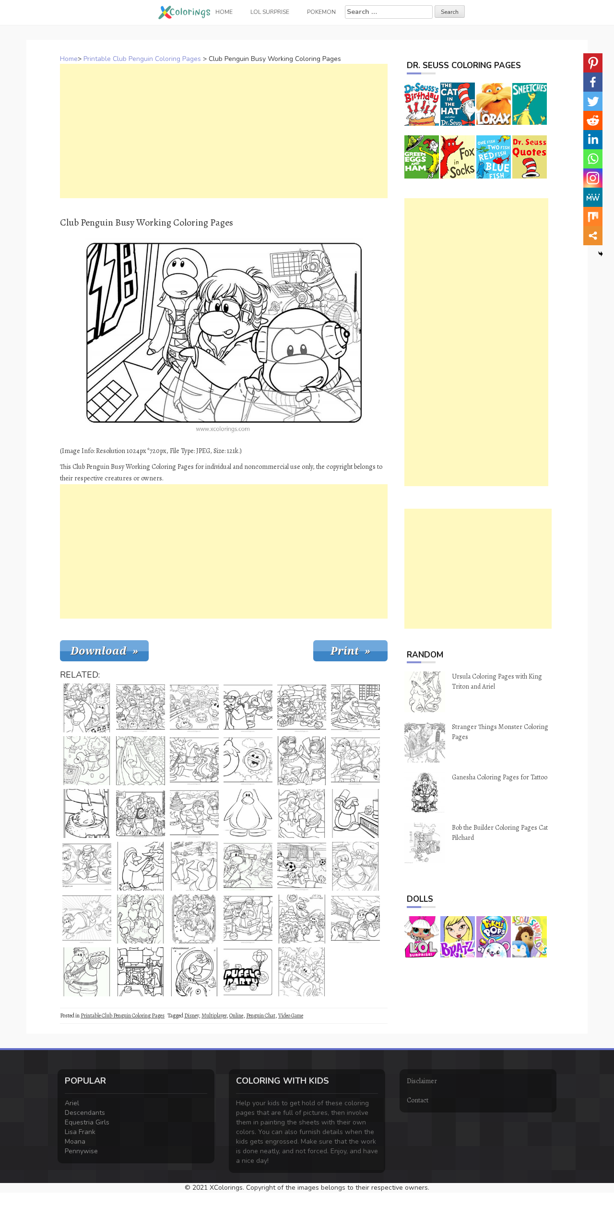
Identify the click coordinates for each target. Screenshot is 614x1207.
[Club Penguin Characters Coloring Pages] (140, 707)
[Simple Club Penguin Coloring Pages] (248, 813)
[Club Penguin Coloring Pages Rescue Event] (355, 760)
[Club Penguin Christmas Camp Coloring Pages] (194, 813)
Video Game (290, 1015)
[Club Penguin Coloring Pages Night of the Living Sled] (194, 866)
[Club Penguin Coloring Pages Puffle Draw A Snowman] (301, 919)
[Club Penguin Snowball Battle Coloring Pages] (86, 919)
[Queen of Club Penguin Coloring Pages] (194, 919)
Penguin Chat (260, 1015)
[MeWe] (592, 197)
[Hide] (600, 254)
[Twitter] (592, 101)
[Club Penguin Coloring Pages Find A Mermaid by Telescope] (248, 866)
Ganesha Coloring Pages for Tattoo (499, 777)
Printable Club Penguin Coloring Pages (142, 58)
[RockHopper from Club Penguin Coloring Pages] (140, 919)
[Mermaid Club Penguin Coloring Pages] (301, 760)
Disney (191, 1015)
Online (236, 1015)
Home (69, 58)
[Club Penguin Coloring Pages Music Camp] (194, 760)
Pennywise (81, 1151)
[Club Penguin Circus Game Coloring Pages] (248, 760)
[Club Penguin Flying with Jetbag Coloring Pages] (86, 760)
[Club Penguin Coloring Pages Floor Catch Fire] (355, 707)
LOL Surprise (269, 12)
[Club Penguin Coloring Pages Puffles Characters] (301, 971)
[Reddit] (592, 120)
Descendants (85, 1112)
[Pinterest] (592, 62)
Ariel (72, 1103)
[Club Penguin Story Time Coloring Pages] (248, 919)
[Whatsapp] (592, 158)
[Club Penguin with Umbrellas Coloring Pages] (355, 919)
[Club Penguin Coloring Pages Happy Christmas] (301, 707)
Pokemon (321, 12)
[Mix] (592, 216)
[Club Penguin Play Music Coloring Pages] (86, 707)
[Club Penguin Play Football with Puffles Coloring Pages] (301, 866)
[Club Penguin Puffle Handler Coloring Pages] (86, 866)
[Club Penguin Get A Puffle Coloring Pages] (194, 707)
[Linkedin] (592, 139)
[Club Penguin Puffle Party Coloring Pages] (248, 971)
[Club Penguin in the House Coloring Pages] (140, 971)
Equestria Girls (87, 1122)
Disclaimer (422, 1081)
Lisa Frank (80, 1131)
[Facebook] (592, 82)
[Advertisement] (224, 131)
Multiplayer (213, 1015)
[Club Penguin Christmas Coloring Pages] (140, 866)
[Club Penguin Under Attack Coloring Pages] (355, 866)
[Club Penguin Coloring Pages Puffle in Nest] (86, 813)
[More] (592, 235)
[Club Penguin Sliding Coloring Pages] (140, 760)
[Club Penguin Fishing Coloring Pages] (194, 971)
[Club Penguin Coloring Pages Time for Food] (248, 707)
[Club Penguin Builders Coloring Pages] (301, 813)
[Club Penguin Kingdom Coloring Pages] (140, 813)
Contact (417, 1100)
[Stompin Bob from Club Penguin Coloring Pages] (86, 971)
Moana (75, 1141)
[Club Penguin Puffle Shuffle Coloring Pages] (355, 813)
